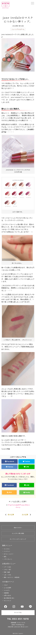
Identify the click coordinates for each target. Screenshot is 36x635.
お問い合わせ (7, 595)
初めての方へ (18, 527)
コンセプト (7, 590)
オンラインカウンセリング (18, 539)
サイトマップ (7, 600)
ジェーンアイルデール (18, 29)
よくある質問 (7, 587)
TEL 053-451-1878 (18, 619)
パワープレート (8, 559)
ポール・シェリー (8, 554)
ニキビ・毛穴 (7, 569)
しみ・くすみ (7, 574)
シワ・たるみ (7, 567)
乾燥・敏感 (7, 572)
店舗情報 (6, 593)
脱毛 (5, 556)
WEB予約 (18, 612)
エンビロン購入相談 (18, 533)
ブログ (5, 585)
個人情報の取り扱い (9, 598)
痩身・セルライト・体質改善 (11, 577)
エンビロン (7, 549)
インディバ (7, 551)
